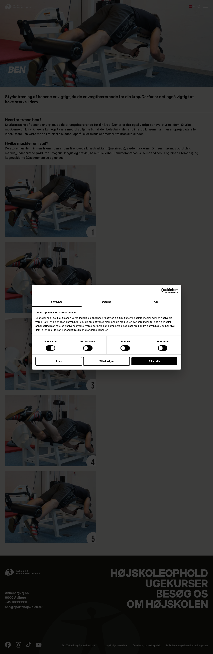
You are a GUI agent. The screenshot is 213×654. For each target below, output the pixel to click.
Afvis (59, 361)
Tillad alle (154, 361)
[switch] (85, 347)
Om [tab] (156, 301)
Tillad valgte (106, 361)
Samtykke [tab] (56, 301)
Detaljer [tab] (106, 301)
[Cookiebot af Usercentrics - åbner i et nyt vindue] (163, 290)
